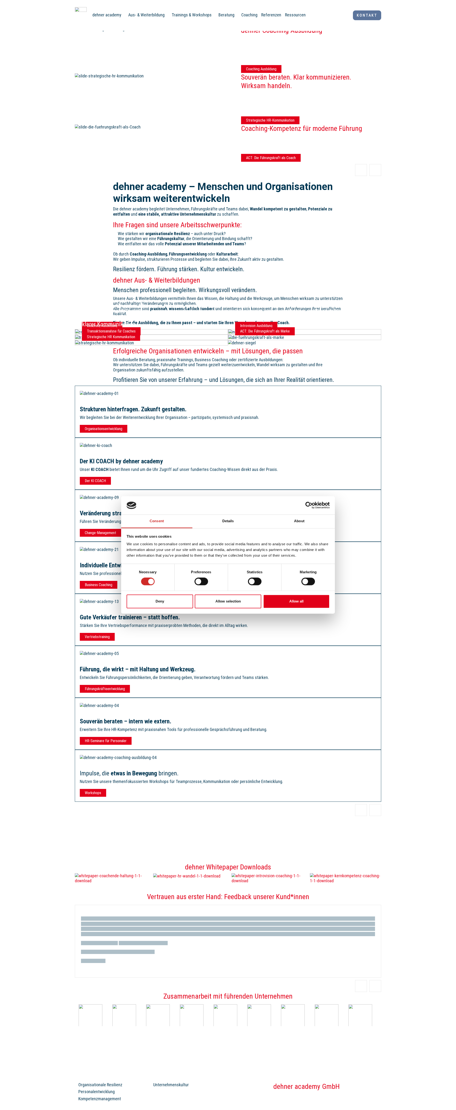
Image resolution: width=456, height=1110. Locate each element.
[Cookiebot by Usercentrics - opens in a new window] (309, 505)
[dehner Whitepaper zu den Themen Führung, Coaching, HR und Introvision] (110, 877)
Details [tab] (228, 521)
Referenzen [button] (271, 14)
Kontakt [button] (367, 15)
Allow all (296, 601)
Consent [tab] (157, 521)
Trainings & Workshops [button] (192, 14)
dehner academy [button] (106, 14)
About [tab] (299, 521)
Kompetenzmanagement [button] (99, 1098)
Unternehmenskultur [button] (171, 1084)
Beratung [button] (226, 14)
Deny (160, 601)
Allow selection (228, 601)
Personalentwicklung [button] (96, 1091)
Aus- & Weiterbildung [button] (146, 14)
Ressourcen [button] (295, 14)
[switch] (201, 581)
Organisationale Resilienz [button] (100, 1084)
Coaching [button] (249, 14)
